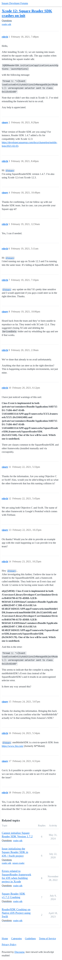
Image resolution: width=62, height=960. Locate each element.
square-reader (18, 863)
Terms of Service (47, 938)
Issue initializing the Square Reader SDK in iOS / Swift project (15, 852)
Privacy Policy (9, 944)
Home (5, 938)
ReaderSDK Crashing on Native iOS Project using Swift (16, 913)
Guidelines (30, 938)
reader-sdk (6, 24)
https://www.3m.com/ (12, 746)
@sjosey (10, 170)
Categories (16, 938)
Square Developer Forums (15, 3)
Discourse (19, 952)
